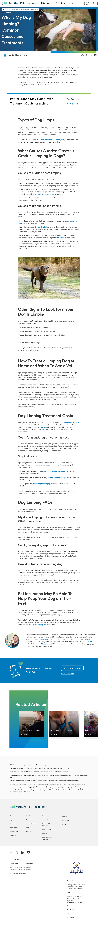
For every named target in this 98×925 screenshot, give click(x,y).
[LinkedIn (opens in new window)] (22, 852)
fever (39, 399)
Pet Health (15, 9)
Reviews (28, 820)
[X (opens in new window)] (16, 852)
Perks (27, 827)
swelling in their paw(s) (45, 194)
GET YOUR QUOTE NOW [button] (72, 668)
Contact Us (45, 820)
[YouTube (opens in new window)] (28, 852)
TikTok (89, 641)
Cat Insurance (13, 823)
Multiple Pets (13, 835)
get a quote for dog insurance (40, 625)
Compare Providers (31, 823)
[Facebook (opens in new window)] (11, 852)
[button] (46, 3)
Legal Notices (28, 864)
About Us (28, 831)
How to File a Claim (47, 829)
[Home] (3, 10)
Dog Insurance (13, 820)
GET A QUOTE (65, 816)
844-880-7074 (67, 674)
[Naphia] (76, 877)
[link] (82, 55)
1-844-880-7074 (15, 860)
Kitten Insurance (14, 831)
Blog (8, 9)
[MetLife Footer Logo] (28, 808)
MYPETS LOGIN (65, 820)
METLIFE (64, 824)
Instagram (46, 644)
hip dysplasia (43, 227)
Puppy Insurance (14, 827)
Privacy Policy (14, 864)
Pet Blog (44, 833)
